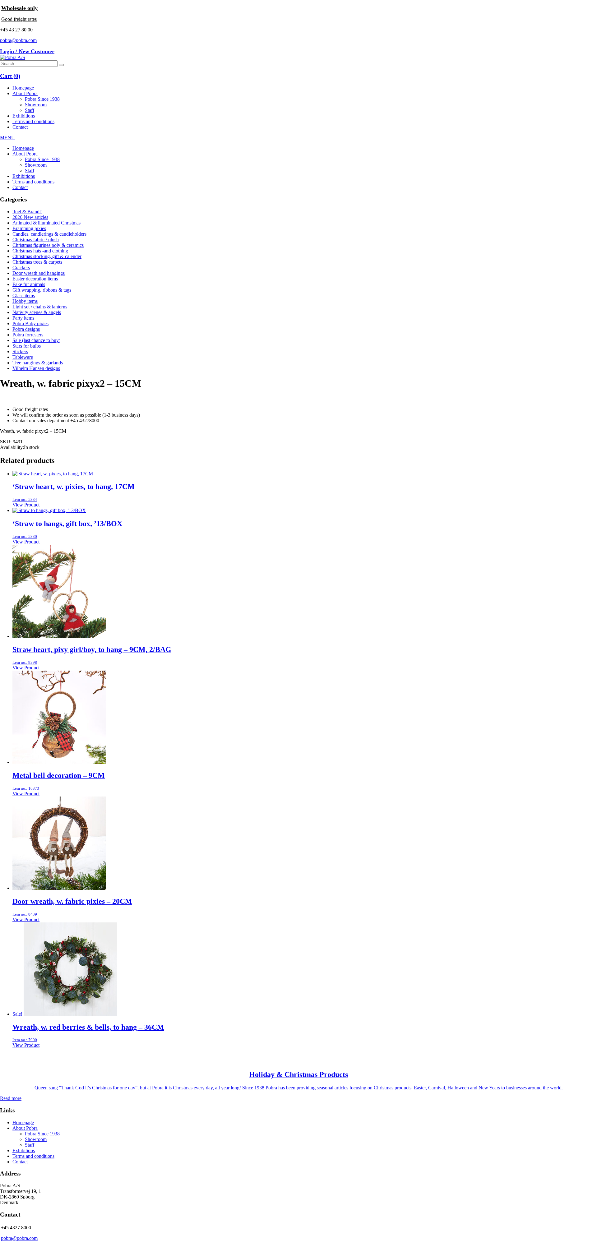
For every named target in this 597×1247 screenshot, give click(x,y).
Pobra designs (26, 329)
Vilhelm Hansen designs (36, 368)
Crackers (21, 267)
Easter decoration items (35, 278)
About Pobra (25, 93)
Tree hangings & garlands (37, 362)
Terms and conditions (33, 121)
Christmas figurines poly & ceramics (48, 245)
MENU (7, 137)
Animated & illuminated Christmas (46, 222)
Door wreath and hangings (38, 273)
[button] (61, 65)
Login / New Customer (27, 51)
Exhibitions (23, 115)
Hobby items (25, 301)
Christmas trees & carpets (37, 262)
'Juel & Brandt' (27, 211)
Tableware (22, 357)
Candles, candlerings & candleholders (49, 234)
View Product (25, 504)
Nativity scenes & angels (36, 312)
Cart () (10, 76)
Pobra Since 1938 (42, 99)
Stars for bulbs (26, 346)
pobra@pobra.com (18, 40)
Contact (20, 127)
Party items (23, 318)
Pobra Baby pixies (30, 323)
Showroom (36, 104)
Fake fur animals (28, 284)
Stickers (20, 351)
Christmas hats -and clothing (40, 250)
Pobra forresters (27, 334)
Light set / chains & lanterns (39, 306)
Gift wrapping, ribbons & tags (41, 290)
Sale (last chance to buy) (36, 340)
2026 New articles (30, 217)
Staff (29, 110)
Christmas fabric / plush (35, 239)
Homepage (23, 87)
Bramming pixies (29, 228)
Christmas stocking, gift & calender (46, 256)
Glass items (23, 295)
